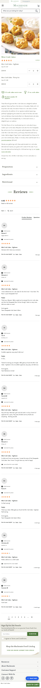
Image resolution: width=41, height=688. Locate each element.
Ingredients (7, 174)
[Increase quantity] (37, 71)
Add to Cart (33, 685)
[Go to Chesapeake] (26, 1)
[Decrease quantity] (29, 71)
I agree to (15, 639)
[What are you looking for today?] (36, 11)
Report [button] (17, 254)
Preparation (7, 167)
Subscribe (32, 634)
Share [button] (20, 254)
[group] (20, 201)
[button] (2, 6)
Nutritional (7, 182)
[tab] (27, 217)
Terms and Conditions (19, 639)
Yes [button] (14, 254)
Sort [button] (2, 211)
